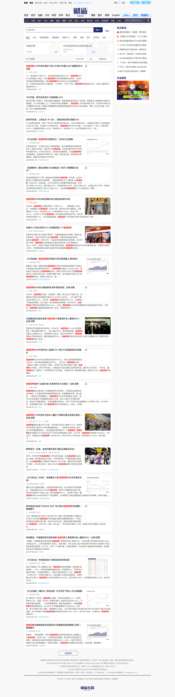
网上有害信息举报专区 (83, 2)
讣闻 (119, 20)
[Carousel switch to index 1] (142, 97)
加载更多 (68, 653)
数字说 (89, 20)
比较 (97, 20)
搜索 (97, 30)
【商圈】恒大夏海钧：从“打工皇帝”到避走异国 (138, 36)
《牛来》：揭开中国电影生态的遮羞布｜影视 (136, 62)
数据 (26, 2)
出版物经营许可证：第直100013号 (103, 666)
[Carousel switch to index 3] (146, 97)
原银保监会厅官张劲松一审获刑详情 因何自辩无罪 (139, 49)
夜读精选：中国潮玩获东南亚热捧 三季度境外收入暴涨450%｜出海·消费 (63, 537)
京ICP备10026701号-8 (68, 663)
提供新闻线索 (98, 679)
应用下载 (62, 2)
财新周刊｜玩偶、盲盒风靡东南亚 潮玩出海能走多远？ (51, 449)
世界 (61, 15)
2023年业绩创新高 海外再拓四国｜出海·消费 (50, 287)
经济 (33, 15)
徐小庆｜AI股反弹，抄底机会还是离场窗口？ (137, 53)
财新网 (41, 552)
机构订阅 (38, 2)
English (116, 15)
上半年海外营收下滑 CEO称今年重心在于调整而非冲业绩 (54, 67)
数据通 (144, 15)
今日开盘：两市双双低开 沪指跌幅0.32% (44, 97)
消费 (52, 20)
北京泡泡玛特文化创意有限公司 (77, 45)
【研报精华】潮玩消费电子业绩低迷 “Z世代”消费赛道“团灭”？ (52, 169)
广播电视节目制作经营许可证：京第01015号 (75, 666)
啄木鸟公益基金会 (78, 679)
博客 (93, 15)
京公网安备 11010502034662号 (117, 663)
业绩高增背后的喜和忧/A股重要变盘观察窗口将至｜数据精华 (53, 626)
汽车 (45, 20)
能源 (58, 20)
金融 (40, 15)
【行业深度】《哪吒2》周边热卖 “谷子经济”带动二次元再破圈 (54, 591)
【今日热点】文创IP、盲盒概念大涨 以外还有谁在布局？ (54, 479)
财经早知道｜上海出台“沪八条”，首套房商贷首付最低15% (52, 119)
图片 (100, 15)
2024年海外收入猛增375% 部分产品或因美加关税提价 (53, 351)
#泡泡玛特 (30, 45)
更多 (27, 20)
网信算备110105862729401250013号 (89, 663)
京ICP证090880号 (53, 663)
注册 (123, 2)
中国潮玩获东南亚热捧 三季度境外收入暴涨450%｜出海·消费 (53, 320)
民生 (76, 20)
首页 (26, 15)
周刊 (135, 15)
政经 (54, 15)
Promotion (53, 2)
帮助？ (108, 31)
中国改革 (104, 20)
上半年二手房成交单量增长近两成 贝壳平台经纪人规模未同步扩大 (145, 45)
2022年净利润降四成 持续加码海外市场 (48, 199)
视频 (107, 15)
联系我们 (107, 679)
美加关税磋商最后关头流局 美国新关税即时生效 (138, 40)
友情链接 (115, 679)
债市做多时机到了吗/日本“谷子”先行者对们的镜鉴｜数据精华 (54, 507)
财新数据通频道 (43, 160)
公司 (47, 15)
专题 (113, 20)
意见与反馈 (89, 679)
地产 (39, 20)
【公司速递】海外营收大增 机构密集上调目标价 (52, 258)
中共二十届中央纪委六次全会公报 (132, 66)
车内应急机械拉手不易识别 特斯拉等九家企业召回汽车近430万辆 (145, 58)
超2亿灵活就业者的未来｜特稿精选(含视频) (136, 71)
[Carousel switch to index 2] (144, 97)
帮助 (70, 2)
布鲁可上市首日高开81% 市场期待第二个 (49, 227)
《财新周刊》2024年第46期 (48, 470)
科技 (33, 20)
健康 (64, 20)
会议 (45, 2)
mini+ (127, 15)
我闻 (31, 2)
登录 (116, 2)
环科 (70, 20)
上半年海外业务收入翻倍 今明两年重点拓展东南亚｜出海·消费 (54, 416)
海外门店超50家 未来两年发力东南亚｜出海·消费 (52, 383)
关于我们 (60, 679)
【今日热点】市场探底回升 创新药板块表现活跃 (48, 559)
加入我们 (67, 679)
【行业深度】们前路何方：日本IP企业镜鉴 (49, 139)
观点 (68, 15)
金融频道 (41, 112)
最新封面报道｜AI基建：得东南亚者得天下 (136, 32)
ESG (83, 20)
